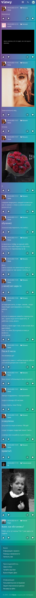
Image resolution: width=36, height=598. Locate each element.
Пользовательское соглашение (14, 583)
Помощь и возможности (11, 554)
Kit (8, 465)
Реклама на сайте (9, 589)
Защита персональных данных (13, 586)
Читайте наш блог (9, 570)
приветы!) (6, 450)
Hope (9, 523)
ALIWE (9, 26)
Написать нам (8, 557)
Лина (9, 10)
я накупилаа (8, 420)
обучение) (7, 223)
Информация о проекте (11, 551)
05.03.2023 (10, 8)
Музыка (25, 8)
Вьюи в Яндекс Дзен (10, 573)
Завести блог (7, 567)
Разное (24, 521)
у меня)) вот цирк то (11, 285)
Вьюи (14, 595)
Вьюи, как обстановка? (13, 526)
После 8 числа (8, 351)
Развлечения (26, 463)
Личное (25, 24)
